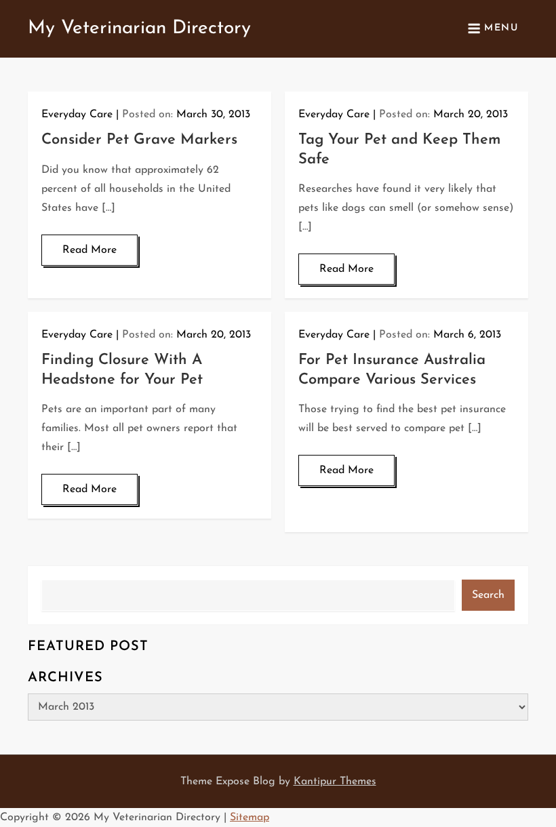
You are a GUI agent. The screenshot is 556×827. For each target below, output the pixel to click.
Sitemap (249, 817)
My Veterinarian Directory (139, 28)
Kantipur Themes (335, 781)
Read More (89, 250)
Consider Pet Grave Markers (139, 140)
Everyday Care (77, 114)
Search (488, 595)
